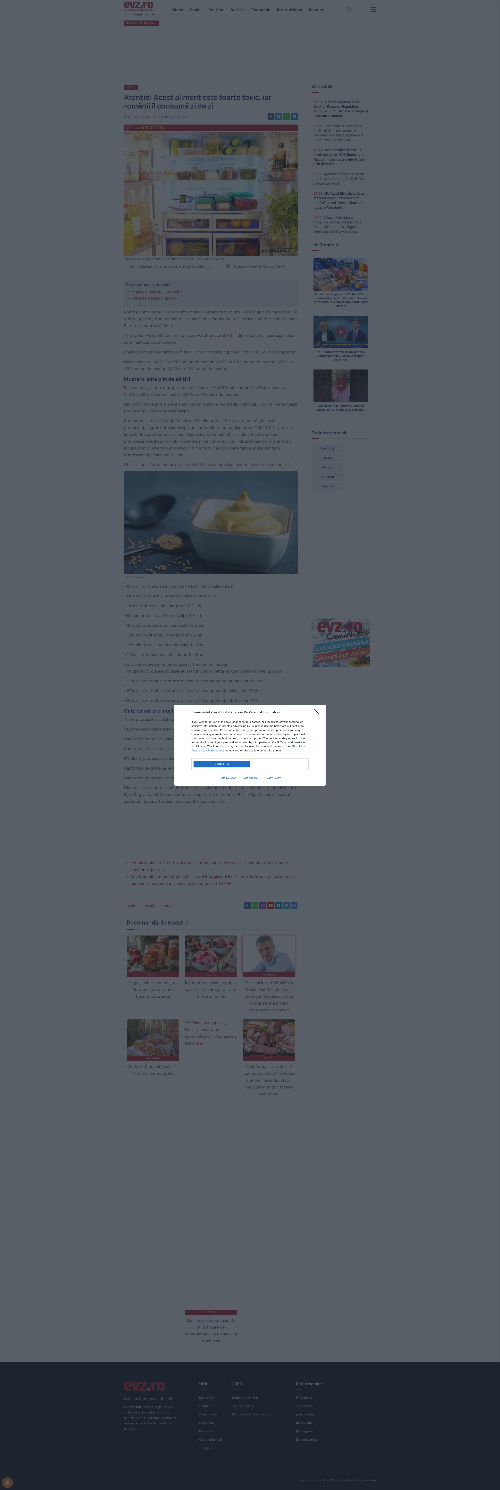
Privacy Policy (272, 777)
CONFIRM (222, 763)
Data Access (250, 777)
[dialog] (250, 745)
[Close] (317, 712)
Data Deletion (228, 777)
